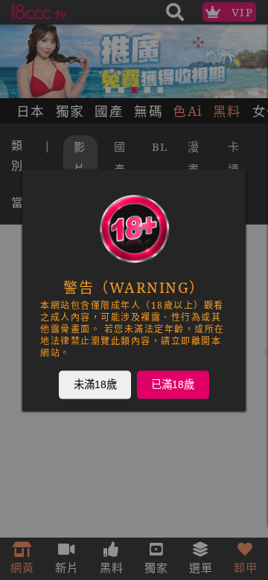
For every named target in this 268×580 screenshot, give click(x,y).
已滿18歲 (172, 384)
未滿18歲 (95, 384)
